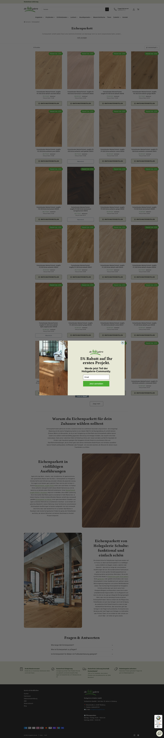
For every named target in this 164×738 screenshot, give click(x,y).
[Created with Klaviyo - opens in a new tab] (82, 396)
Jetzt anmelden (96, 384)
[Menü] (161, 716)
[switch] (158, 726)
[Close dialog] (122, 342)
